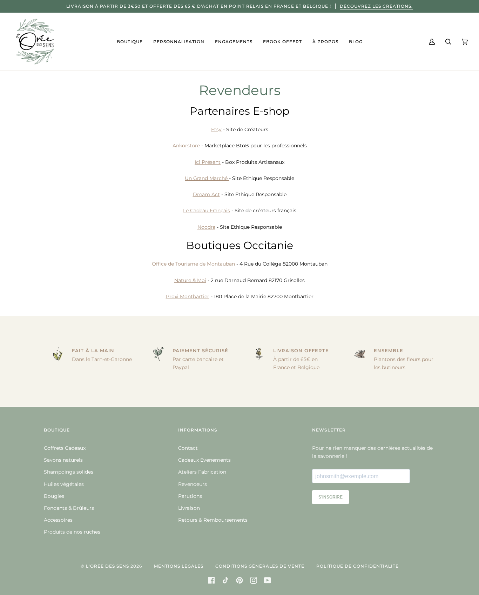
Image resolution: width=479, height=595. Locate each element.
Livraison (189, 508)
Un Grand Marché (207, 178)
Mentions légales (178, 566)
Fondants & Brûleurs (69, 508)
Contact (188, 448)
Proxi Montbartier (187, 296)
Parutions (190, 496)
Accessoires (58, 520)
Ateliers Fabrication (202, 472)
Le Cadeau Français (206, 210)
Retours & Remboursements (213, 520)
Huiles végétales (64, 484)
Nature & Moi (190, 280)
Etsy (216, 129)
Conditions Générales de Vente (259, 566)
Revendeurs (192, 484)
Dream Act (206, 194)
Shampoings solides (68, 472)
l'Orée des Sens (107, 566)
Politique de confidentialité (357, 566)
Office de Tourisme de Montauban (193, 264)
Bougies (54, 496)
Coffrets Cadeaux (65, 448)
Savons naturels (63, 460)
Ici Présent (208, 162)
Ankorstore (186, 145)
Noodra (206, 226)
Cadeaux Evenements (204, 460)
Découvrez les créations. (376, 6)
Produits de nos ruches (72, 532)
